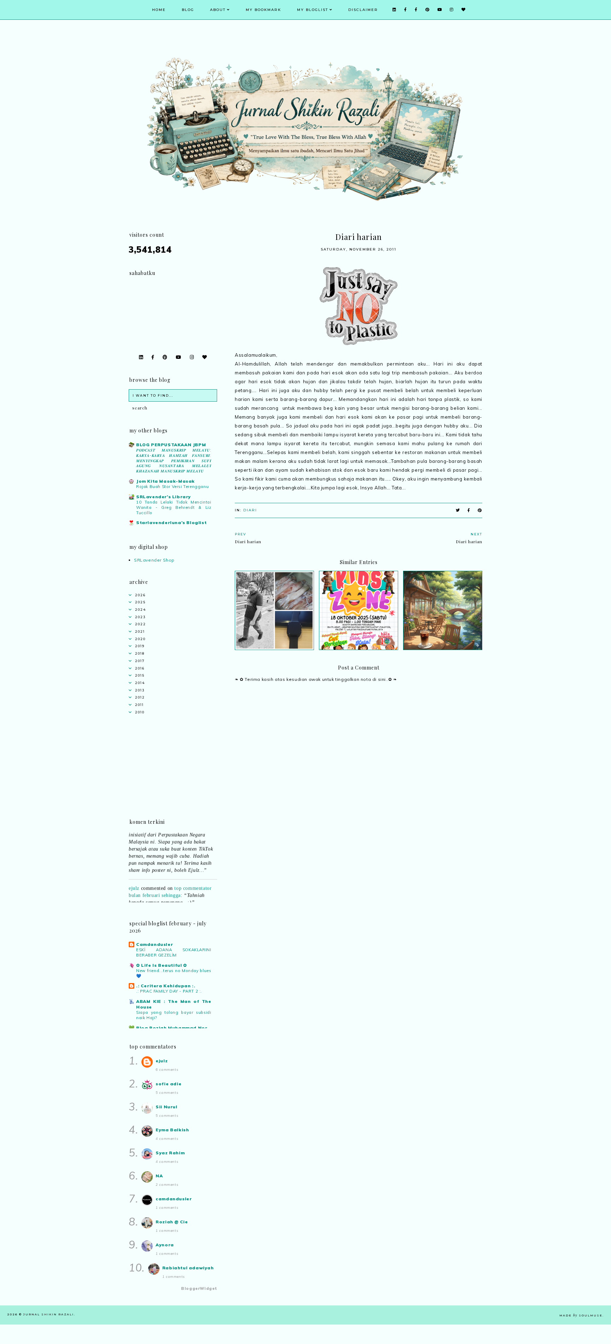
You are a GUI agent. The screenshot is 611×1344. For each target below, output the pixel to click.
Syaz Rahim (170, 1152)
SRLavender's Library (163, 496)
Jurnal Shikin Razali (48, 1314)
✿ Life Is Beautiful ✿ (161, 965)
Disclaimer (363, 9)
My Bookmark (263, 9)
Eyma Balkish (172, 1129)
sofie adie (168, 1083)
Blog (188, 9)
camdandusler (174, 1198)
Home (159, 9)
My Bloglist (312, 9)
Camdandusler (154, 944)
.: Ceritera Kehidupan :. (165, 985)
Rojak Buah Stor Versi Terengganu (172, 486)
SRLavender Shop (154, 560)
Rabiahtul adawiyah (188, 1267)
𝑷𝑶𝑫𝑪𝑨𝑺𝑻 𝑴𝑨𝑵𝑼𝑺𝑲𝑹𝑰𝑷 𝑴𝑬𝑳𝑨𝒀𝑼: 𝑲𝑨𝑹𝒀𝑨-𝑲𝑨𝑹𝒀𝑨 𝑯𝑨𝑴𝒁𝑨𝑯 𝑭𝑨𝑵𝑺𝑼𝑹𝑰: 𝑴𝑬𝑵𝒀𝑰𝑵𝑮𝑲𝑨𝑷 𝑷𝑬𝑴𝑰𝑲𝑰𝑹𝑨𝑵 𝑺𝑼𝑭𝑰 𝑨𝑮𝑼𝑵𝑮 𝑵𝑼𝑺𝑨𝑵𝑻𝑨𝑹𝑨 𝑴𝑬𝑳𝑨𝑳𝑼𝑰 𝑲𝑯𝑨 (173, 460)
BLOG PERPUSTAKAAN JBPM (171, 444)
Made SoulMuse (581, 1315)
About (218, 9)
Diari (250, 510)
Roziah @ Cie (172, 1221)
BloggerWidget (199, 1288)
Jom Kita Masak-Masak (165, 481)
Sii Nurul (166, 1106)
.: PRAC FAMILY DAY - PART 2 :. (169, 991)
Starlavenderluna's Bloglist (171, 522)
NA (159, 1175)
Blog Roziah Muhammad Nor (171, 1027)
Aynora (165, 1244)
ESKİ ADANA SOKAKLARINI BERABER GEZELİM (173, 952)
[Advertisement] (358, 896)
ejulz (134, 877)
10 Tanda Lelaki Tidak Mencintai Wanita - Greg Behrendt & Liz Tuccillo (173, 507)
